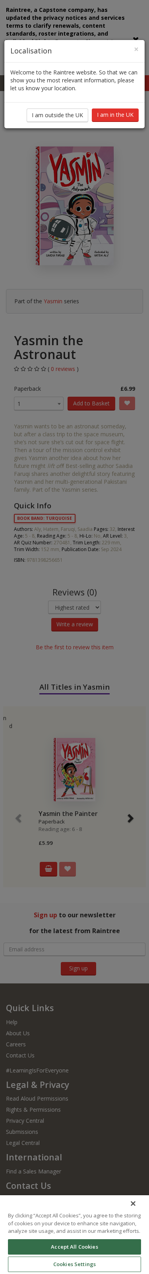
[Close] (133, 1203)
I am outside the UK (57, 115)
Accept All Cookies (74, 1246)
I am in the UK (115, 114)
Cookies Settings (74, 1264)
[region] (74, 1234)
